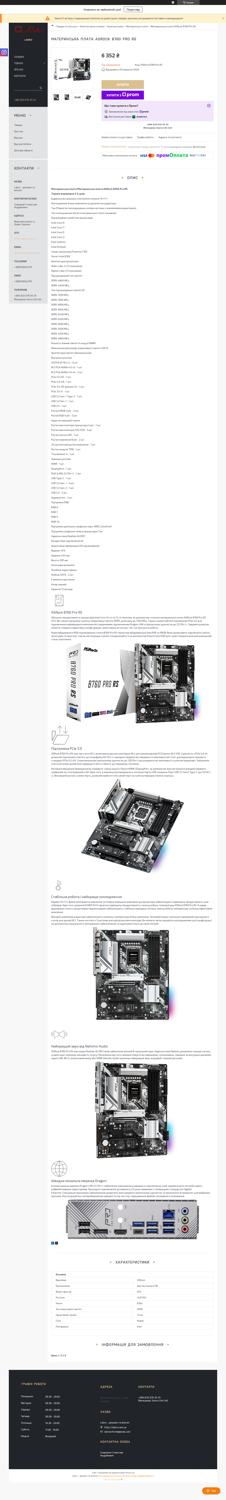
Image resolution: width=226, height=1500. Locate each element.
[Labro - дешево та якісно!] (28, 29)
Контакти (20, 75)
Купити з (114, 95)
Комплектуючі (115, 26)
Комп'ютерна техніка (92, 26)
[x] (56, 1243)
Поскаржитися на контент (112, 1475)
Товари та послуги (66, 26)
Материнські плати (137, 26)
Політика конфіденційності (140, 1475)
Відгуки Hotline (22, 143)
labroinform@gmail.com (27, 252)
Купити (123, 84)
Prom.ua (130, 1472)
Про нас (18, 69)
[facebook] (52, 1243)
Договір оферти (23, 150)
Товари (18, 63)
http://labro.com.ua (25, 238)
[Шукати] (40, 88)
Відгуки (18, 137)
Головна (19, 56)
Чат (214, 1490)
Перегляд (133, 9)
